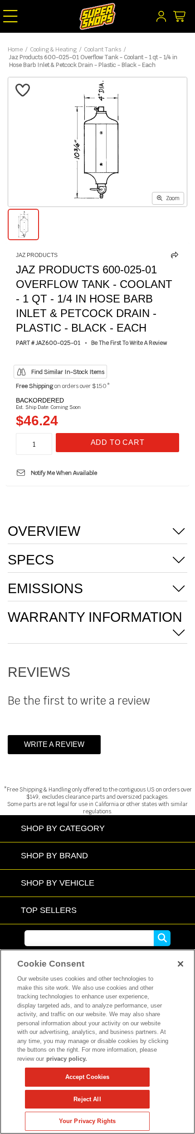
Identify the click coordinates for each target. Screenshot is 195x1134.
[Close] (180, 964)
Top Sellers (49, 910)
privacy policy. (66, 1058)
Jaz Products (37, 255)
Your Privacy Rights (87, 1121)
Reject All (87, 1099)
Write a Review (54, 744)
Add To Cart (118, 442)
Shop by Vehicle (57, 882)
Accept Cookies (87, 1077)
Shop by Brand (54, 855)
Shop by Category (63, 828)
